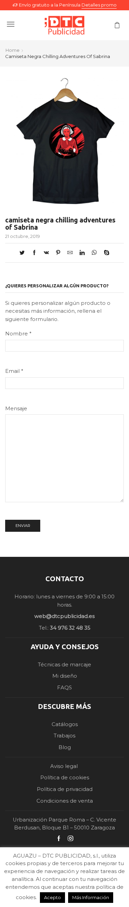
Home (13, 50)
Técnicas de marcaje (64, 665)
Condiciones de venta (64, 801)
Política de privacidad (65, 789)
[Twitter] (24, 253)
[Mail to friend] (70, 253)
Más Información (90, 897)
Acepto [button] (52, 897)
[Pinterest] (58, 253)
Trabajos (64, 736)
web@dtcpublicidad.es (64, 616)
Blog (64, 747)
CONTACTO (64, 579)
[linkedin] (82, 253)
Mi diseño (64, 676)
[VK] (46, 253)
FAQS (64, 688)
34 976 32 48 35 (70, 628)
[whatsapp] (94, 253)
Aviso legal (64, 766)
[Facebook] (34, 253)
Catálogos (65, 724)
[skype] (104, 253)
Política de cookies (64, 777)
